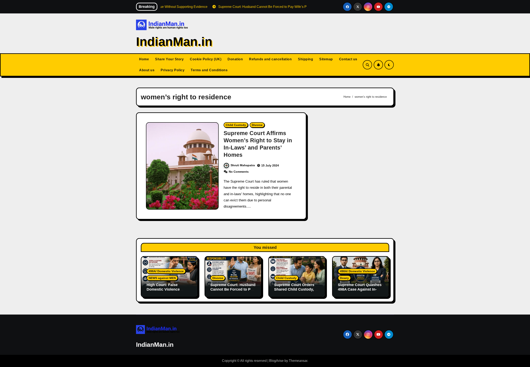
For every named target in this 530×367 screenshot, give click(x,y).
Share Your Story (169, 59)
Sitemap (326, 59)
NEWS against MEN (162, 278)
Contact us (348, 59)
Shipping (305, 59)
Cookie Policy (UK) (205, 59)
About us (146, 70)
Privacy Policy (172, 70)
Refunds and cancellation (270, 59)
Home (144, 59)
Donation (235, 59)
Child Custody (236, 125)
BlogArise (276, 360)
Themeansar (298, 360)
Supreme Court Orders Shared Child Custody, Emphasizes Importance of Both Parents (295, 291)
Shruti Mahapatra (243, 165)
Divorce (257, 125)
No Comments (239, 171)
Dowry (344, 278)
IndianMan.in (174, 42)
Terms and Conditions (209, 70)
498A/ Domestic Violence (166, 271)
